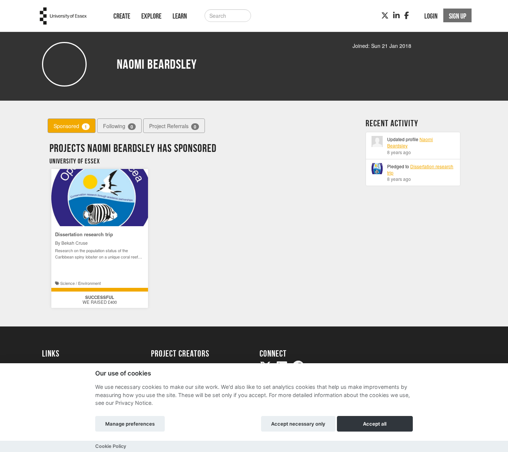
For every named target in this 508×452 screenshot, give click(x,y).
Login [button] (431, 16)
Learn (180, 16)
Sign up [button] (457, 16)
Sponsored (70, 126)
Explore (151, 16)
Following (118, 126)
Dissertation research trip (84, 234)
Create (121, 16)
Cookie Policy (110, 446)
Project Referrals (172, 126)
